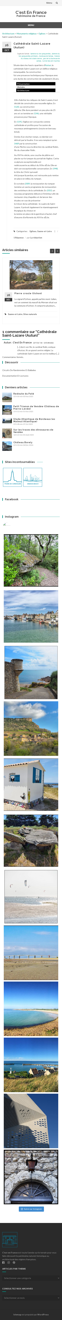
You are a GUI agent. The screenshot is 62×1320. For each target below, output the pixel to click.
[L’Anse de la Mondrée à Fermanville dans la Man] (31, 1009)
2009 (27, 183)
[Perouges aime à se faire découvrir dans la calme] (31, 1177)
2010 (49, 190)
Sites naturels (30, 314)
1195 (19, 121)
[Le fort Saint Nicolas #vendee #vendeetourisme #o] (31, 672)
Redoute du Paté (23, 394)
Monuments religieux (27, 33)
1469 (16, 143)
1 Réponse (19, 237)
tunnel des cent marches (51, 61)
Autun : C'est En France (18, 342)
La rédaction (36, 237)
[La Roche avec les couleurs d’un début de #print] (31, 728)
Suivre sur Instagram (33, 1209)
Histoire (21, 87)
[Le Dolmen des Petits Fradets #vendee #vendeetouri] (31, 840)
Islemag (17, 1314)
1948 (55, 168)
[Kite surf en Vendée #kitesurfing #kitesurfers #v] (31, 896)
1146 (36, 113)
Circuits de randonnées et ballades (19, 370)
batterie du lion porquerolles (41, 54)
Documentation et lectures (15, 375)
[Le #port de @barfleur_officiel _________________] (31, 616)
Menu (49, 2)
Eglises (42, 33)
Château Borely (23, 442)
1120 (16, 106)
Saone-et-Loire (44, 231)
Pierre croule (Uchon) (28, 293)
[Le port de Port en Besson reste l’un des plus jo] (31, 1065)
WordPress (43, 1314)
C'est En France (31, 12)
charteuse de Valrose (46, 56)
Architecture (8, 33)
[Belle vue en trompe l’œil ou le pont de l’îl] (31, 953)
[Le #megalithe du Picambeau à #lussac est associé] (31, 560)
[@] (11, 526)
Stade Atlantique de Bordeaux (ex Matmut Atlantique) (34, 420)
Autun (48, 65)
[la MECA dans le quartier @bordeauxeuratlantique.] (31, 1121)
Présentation (23, 84)
